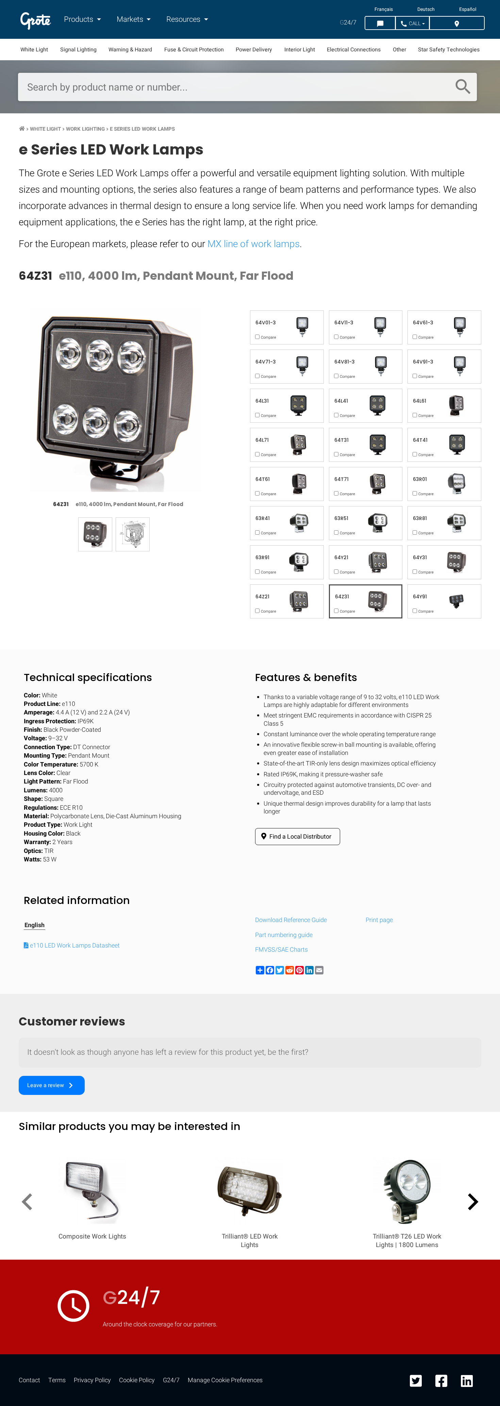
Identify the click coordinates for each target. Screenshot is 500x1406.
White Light (34, 50)
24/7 (348, 22)
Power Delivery (254, 50)
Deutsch (426, 9)
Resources (184, 19)
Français (383, 9)
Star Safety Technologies (449, 50)
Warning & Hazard (130, 50)
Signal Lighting (78, 50)
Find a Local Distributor (299, 836)
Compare (250, 1100)
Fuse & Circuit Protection (194, 50)
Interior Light (299, 50)
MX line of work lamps (253, 244)
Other (399, 50)
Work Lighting (85, 129)
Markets (131, 19)
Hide (475, 890)
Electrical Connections (354, 50)
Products (79, 19)
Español (467, 9)
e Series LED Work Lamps (142, 129)
